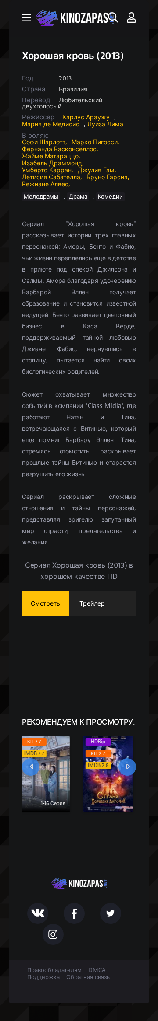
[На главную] (74, 18)
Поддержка (43, 977)
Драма (78, 197)
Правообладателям (54, 970)
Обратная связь (88, 977)
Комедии (110, 197)
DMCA (97, 970)
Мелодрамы (41, 197)
